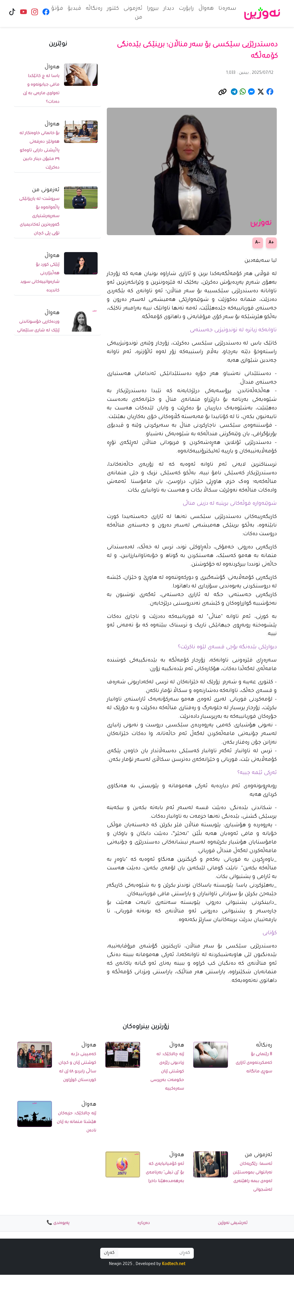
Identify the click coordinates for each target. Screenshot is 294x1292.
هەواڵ (206, 9)
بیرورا (153, 9)
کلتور (113, 9)
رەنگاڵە (94, 9)
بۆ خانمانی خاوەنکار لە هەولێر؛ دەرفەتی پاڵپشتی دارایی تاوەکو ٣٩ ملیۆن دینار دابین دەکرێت (39, 150)
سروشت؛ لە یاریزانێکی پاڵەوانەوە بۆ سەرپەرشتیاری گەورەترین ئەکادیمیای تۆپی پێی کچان (39, 216)
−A (257, 243)
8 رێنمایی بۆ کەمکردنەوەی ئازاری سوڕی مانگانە (254, 1063)
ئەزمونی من (132, 13)
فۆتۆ (57, 9)
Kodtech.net (173, 1264)
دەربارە (144, 1223)
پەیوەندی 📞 (58, 1223)
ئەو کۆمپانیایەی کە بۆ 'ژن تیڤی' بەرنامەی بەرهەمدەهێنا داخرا (165, 1173)
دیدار (168, 9)
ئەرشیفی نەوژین (232, 1223)
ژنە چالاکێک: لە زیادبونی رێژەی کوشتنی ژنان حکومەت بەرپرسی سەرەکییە (167, 1071)
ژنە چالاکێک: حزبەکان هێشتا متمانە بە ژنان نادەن (76, 1122)
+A (271, 243)
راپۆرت (186, 9)
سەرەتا (227, 9)
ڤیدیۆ (74, 9)
